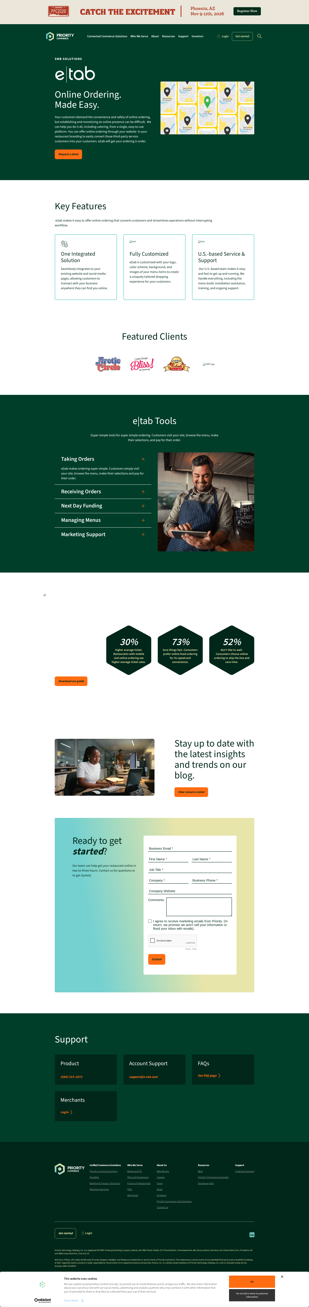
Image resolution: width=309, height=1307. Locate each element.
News (159, 1189)
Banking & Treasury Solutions (105, 1183)
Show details (71, 1300)
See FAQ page (207, 1075)
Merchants (132, 1195)
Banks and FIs (134, 1171)
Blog (200, 1171)
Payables (94, 1177)
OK (252, 1281)
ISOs (129, 1189)
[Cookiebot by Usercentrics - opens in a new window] (43, 1300)
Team (160, 1183)
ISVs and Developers (138, 1177)
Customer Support (244, 1171)
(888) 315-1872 (71, 1077)
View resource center (191, 792)
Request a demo (68, 154)
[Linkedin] (251, 1236)
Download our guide (71, 681)
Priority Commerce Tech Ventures (174, 1201)
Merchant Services (99, 1189)
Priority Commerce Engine (103, 1171)
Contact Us (162, 1207)
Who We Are (163, 1171)
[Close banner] (282, 1277)
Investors (161, 1195)
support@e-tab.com (143, 1077)
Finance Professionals (138, 1183)
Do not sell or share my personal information (252, 1295)
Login (64, 1112)
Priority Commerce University (213, 1177)
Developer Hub (206, 1183)
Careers (161, 1177)
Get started (242, 36)
